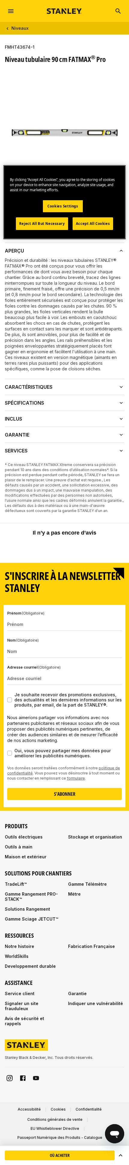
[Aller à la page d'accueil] (64, 11)
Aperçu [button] (14, 251)
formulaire (76, 778)
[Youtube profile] (36, 1078)
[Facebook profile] (23, 1078)
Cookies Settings (62, 206)
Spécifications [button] (24, 403)
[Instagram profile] (9, 1078)
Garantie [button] (17, 435)
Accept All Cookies (93, 223)
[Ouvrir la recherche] (118, 11)
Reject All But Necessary (42, 223)
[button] (120, 1155)
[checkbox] (9, 699)
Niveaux (19, 28)
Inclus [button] (13, 419)
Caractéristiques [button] (28, 387)
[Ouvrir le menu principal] (11, 11)
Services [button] (16, 451)
